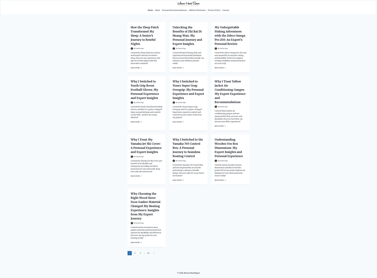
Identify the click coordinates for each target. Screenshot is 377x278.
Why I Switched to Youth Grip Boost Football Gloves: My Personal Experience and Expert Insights (145, 90)
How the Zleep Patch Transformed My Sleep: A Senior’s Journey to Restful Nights (145, 36)
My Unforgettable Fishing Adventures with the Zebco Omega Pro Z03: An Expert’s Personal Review (230, 36)
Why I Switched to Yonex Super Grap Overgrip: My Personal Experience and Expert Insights (188, 90)
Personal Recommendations (174, 10)
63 (148, 253)
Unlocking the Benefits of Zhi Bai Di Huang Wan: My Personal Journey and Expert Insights (187, 36)
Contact (225, 10)
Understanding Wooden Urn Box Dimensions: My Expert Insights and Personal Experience (229, 148)
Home (150, 10)
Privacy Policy (214, 10)
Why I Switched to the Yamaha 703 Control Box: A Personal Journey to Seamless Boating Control (188, 148)
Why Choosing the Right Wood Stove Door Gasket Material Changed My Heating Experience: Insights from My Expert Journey (145, 206)
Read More (136, 68)
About (157, 10)
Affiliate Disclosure (197, 10)
